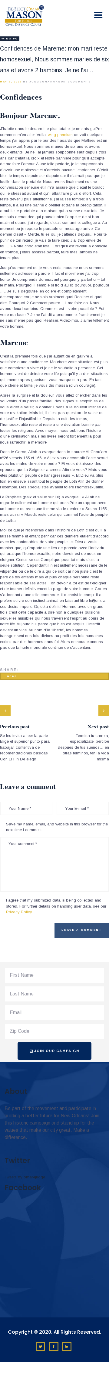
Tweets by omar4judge (25, 1177)
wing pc (10, 38)
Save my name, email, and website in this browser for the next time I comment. (57, 827)
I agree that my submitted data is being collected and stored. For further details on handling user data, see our (56, 906)
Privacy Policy (19, 912)
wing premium (60, 134)
